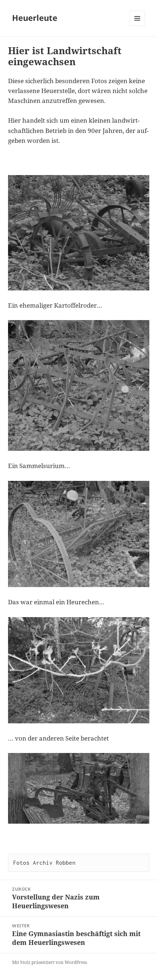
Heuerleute (34, 17)
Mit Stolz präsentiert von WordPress (49, 962)
